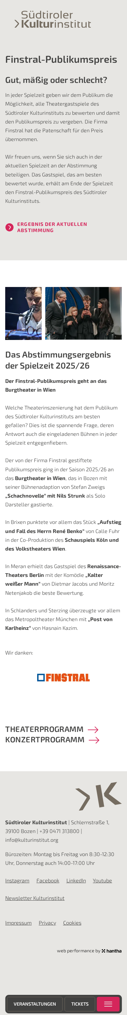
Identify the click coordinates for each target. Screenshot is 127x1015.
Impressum (18, 922)
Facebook (47, 880)
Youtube (102, 880)
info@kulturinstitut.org (31, 840)
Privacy (47, 922)
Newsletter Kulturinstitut (34, 898)
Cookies (72, 922)
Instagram (17, 880)
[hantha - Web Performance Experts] (112, 951)
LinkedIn (76, 880)
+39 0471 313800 (59, 831)
